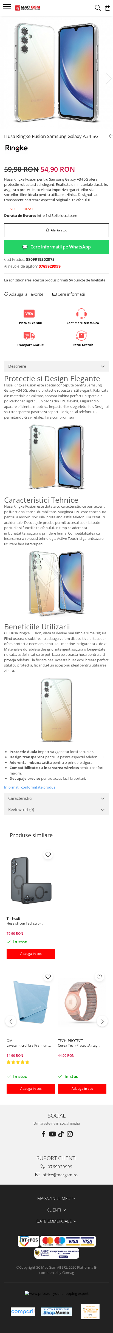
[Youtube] (52, 1134)
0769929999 (59, 1166)
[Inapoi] (109, 136)
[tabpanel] (56, 72)
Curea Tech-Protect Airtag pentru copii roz (78, 1045)
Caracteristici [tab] (20, 798)
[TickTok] (61, 1134)
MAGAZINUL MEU (54, 1198)
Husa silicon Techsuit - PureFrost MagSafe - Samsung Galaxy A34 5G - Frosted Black (30, 923)
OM (10, 1040)
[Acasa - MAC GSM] (36, 7)
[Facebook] (43, 1134)
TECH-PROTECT (70, 1040)
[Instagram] (69, 1134)
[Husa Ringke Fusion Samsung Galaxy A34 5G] (56, 72)
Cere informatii (70, 294)
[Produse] (7, 8)
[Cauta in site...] (98, 8)
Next (108, 78)
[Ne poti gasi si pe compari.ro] (23, 1311)
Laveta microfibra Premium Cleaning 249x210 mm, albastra (31, 1045)
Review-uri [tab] (21, 809)
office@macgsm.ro (59, 1174)
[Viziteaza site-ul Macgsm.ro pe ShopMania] (56, 1311)
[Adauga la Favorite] (48, 854)
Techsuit (13, 918)
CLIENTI (54, 1210)
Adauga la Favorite (25, 294)
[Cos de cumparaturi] (107, 8)
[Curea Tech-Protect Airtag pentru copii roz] (82, 1002)
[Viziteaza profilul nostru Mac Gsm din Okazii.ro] (90, 1311)
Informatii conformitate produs (29, 787)
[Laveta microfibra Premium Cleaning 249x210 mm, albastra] (31, 1002)
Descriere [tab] (17, 366)
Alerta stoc (59, 230)
